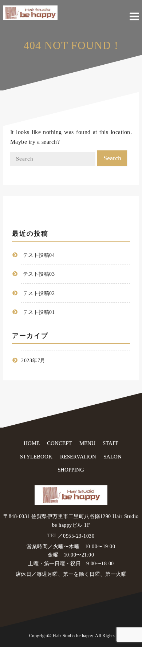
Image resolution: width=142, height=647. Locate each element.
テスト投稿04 (39, 255)
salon (112, 456)
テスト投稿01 (39, 312)
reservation (78, 456)
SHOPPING (71, 470)
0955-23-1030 (78, 536)
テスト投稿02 (39, 293)
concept (59, 443)
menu (87, 443)
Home (32, 443)
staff (110, 443)
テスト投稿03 (39, 274)
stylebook (36, 456)
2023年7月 (33, 361)
